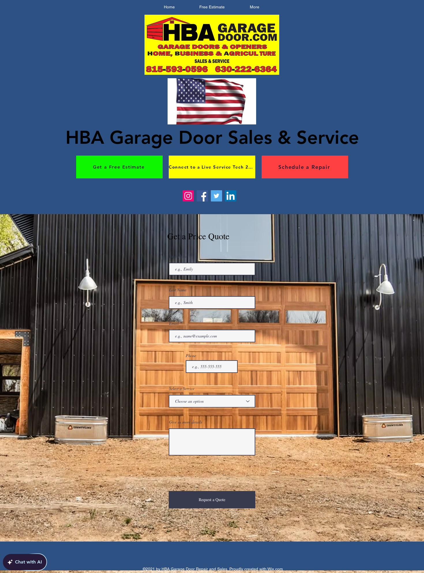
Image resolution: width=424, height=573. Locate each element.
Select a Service (181, 389)
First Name (178, 256)
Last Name (177, 290)
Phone (191, 356)
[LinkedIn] (230, 195)
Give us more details (185, 422)
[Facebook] (202, 195)
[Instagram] (188, 195)
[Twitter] (216, 195)
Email (174, 323)
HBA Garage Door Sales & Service (212, 137)
